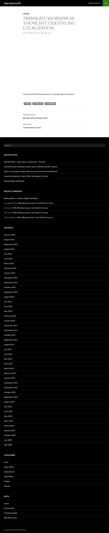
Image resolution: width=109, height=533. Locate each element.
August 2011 (9, 344)
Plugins (7, 481)
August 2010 (9, 402)
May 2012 (8, 311)
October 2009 (10, 435)
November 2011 (10, 330)
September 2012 (11, 292)
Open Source (9, 472)
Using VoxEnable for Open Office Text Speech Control (26, 176)
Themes (26, 14)
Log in (6, 503)
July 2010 (8, 406)
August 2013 (9, 249)
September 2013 (11, 244)
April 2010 (8, 421)
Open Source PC (12, 3)
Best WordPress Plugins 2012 (35, 116)
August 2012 (9, 297)
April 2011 (8, 363)
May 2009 (8, 445)
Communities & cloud (32, 126)
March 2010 (9, 426)
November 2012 (10, 282)
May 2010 (8, 416)
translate (38, 103)
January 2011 (9, 378)
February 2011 (10, 373)
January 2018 (9, 235)
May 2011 (8, 359)
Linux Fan (47, 33)
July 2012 (8, 301)
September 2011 (11, 340)
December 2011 (10, 325)
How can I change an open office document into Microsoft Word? (31, 171)
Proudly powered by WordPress (15, 530)
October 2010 (10, 392)
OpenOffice (9, 476)
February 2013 (10, 268)
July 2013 (8, 254)
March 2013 (9, 263)
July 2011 (8, 349)
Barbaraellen (9, 198)
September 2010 (11, 397)
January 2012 (9, 321)
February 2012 (10, 316)
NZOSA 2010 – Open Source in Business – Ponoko (24, 162)
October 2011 (10, 335)
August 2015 (9, 239)
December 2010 (10, 383)
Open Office (9, 467)
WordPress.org (10, 518)
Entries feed (9, 508)
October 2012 (10, 287)
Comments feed (10, 513)
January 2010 (9, 430)
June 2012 (8, 306)
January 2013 (9, 273)
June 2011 (8, 354)
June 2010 (8, 411)
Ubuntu (7, 486)
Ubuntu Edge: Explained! (14, 181)
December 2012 (10, 278)
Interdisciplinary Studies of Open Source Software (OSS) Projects (30, 166)
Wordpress (50, 103)
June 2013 (8, 258)
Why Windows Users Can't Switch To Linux (35, 203)
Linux (6, 462)
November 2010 (10, 387)
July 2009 (8, 440)
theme (27, 103)
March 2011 (9, 368)
